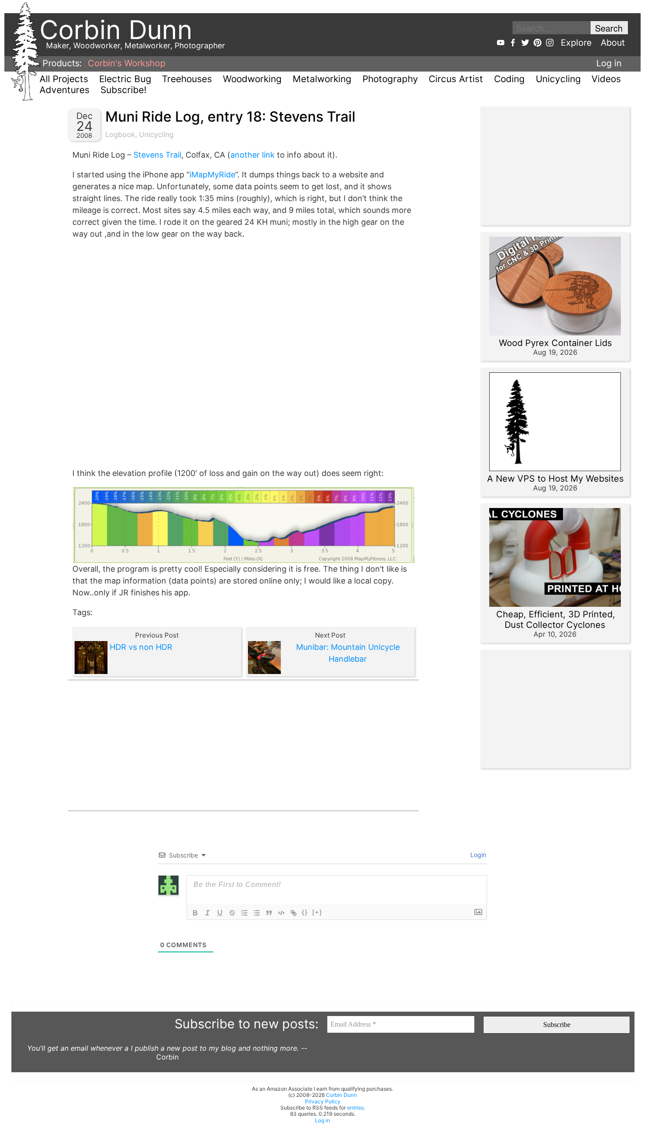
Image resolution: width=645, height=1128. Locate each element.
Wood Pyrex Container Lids (555, 343)
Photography (390, 78)
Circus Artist (456, 78)
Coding (509, 78)
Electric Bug (125, 78)
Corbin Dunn (341, 1095)
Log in (609, 63)
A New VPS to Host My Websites (555, 478)
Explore (576, 42)
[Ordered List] (244, 913)
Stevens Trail (157, 154)
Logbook (120, 134)
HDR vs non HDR (141, 647)
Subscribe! (123, 89)
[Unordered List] (257, 913)
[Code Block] (281, 913)
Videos (606, 78)
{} (305, 912)
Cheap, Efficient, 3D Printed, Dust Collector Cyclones (555, 619)
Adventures (64, 89)
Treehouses (187, 78)
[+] (317, 912)
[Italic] (207, 913)
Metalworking (322, 78)
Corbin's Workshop (126, 63)
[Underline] (220, 913)
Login (477, 854)
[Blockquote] (269, 913)
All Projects (63, 78)
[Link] (293, 913)
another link (252, 154)
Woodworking (252, 78)
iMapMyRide (212, 174)
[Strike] (232, 913)
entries (355, 1107)
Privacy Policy (322, 1101)
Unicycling (558, 78)
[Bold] (195, 913)
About (613, 42)
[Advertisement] (243, 745)
